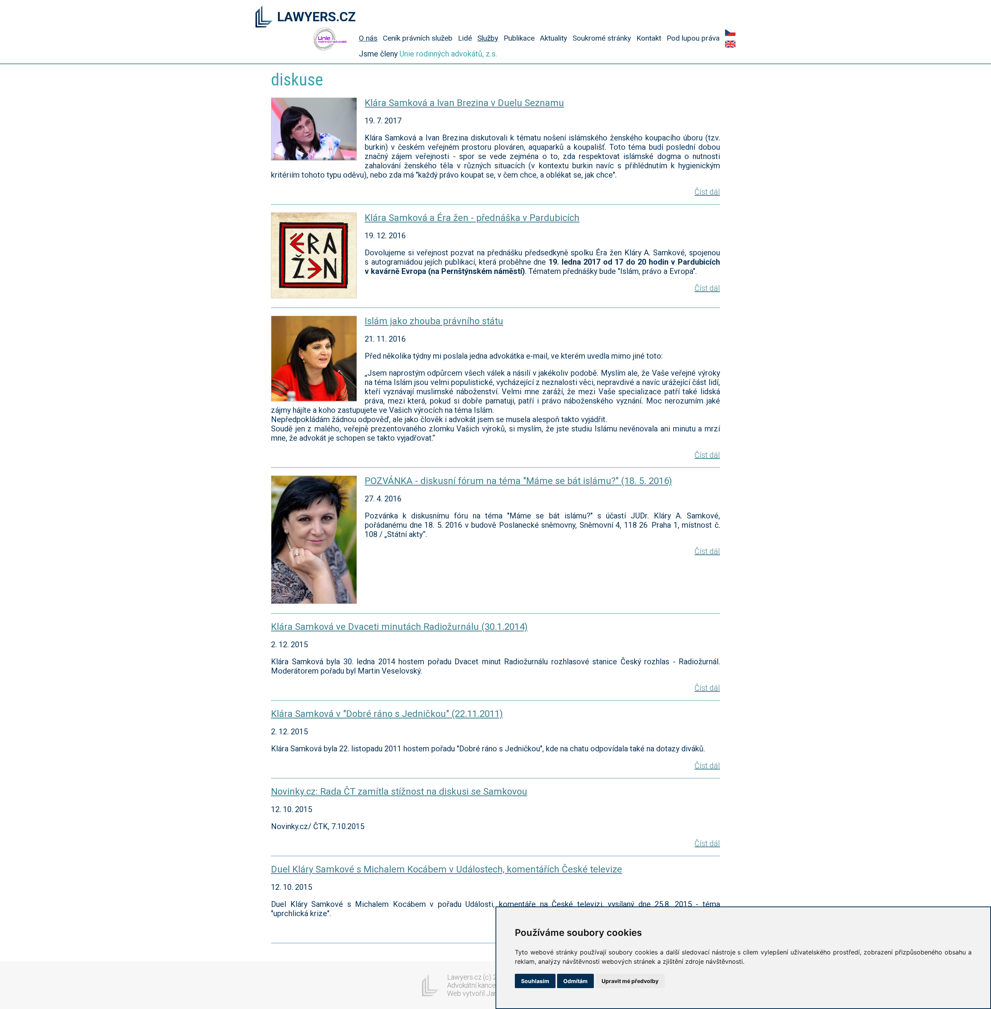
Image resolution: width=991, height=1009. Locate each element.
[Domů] (264, 17)
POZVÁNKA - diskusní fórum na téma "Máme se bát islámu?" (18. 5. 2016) (518, 480)
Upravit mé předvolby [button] (630, 981)
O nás (368, 38)
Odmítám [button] (575, 981)
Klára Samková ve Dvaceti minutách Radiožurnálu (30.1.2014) (399, 626)
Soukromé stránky (602, 38)
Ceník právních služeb (418, 38)
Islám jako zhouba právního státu (434, 321)
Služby (487, 38)
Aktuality (553, 38)
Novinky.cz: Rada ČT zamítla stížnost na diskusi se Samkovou (399, 791)
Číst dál (707, 192)
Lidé (465, 38)
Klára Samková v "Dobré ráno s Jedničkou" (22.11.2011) (387, 713)
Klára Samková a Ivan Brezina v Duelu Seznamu (464, 102)
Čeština (730, 32)
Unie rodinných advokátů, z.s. (448, 53)
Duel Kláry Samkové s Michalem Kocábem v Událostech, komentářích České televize (446, 869)
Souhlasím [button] (535, 981)
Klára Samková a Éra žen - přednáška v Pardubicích (472, 217)
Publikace (519, 38)
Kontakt (648, 38)
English (730, 44)
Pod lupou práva (693, 38)
